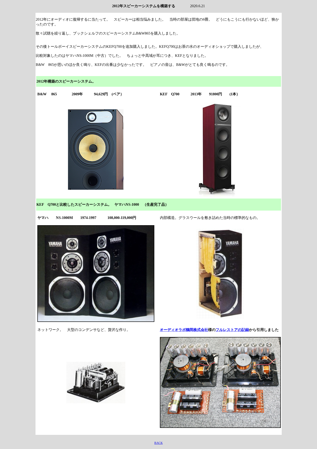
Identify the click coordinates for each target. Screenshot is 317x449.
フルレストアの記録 (232, 330)
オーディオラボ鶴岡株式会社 (184, 330)
